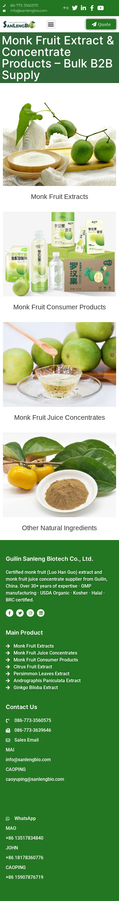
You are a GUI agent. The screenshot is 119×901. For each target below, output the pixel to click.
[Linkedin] (40, 613)
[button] (51, 24)
